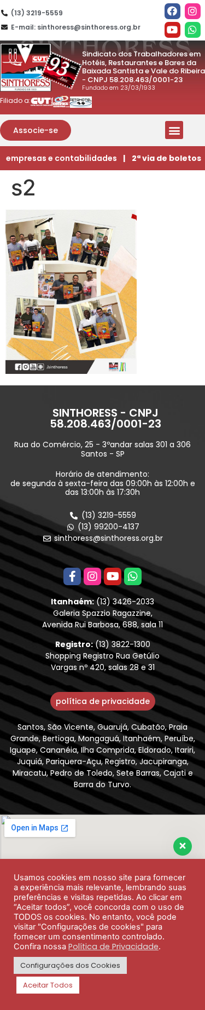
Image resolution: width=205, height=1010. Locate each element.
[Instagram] (193, 11)
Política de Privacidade (113, 946)
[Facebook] (172, 11)
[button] (35, 130)
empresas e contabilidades (61, 158)
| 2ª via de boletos (162, 158)
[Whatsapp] (193, 30)
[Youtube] (172, 30)
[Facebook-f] (72, 576)
